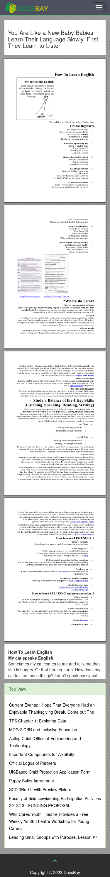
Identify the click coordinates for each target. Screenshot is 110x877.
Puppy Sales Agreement (31, 781)
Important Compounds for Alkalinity (41, 754)
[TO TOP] (55, 860)
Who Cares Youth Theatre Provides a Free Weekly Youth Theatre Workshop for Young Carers (49, 821)
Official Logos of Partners (32, 763)
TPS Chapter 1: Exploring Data (37, 721)
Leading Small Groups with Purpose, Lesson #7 (53, 837)
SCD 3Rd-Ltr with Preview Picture (40, 789)
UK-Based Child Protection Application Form (50, 772)
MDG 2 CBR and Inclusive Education (43, 729)
